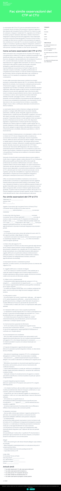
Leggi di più (32, 489)
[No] (59, 487)
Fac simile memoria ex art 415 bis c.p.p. (50, 53)
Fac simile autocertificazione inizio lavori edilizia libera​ (51, 61)
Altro (45, 29)
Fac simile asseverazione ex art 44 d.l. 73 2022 (50, 45)
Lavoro (45, 36)
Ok (27, 489)
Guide (45, 34)
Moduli (6, 480)
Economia (46, 32)
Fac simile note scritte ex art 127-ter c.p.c (51, 57)
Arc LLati (5, 2)
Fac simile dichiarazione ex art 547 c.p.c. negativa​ (50, 49)
